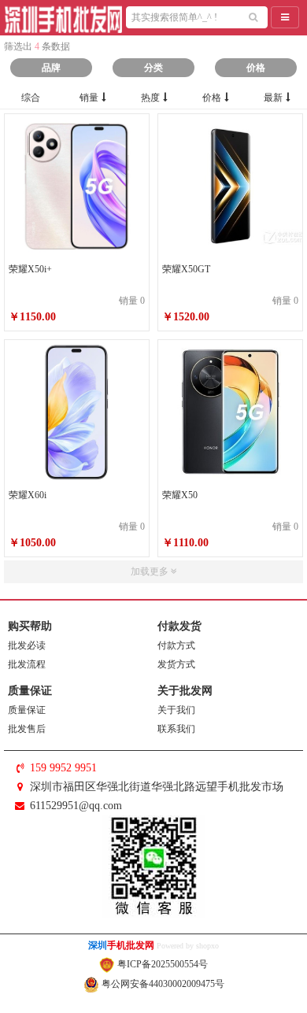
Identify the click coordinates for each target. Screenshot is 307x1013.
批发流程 (27, 664)
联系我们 (176, 728)
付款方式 (176, 645)
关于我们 (176, 709)
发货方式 (176, 664)
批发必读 (27, 645)
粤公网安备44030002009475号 (161, 983)
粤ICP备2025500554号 (161, 964)
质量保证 (27, 709)
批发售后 (27, 728)
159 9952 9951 (63, 768)
